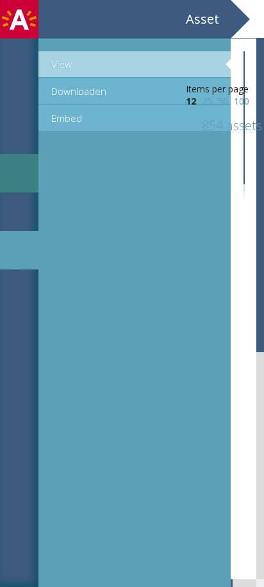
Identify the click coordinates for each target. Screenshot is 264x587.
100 (241, 101)
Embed (66, 118)
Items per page (217, 89)
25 (207, 101)
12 (191, 101)
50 (223, 101)
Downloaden (78, 91)
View (61, 64)
